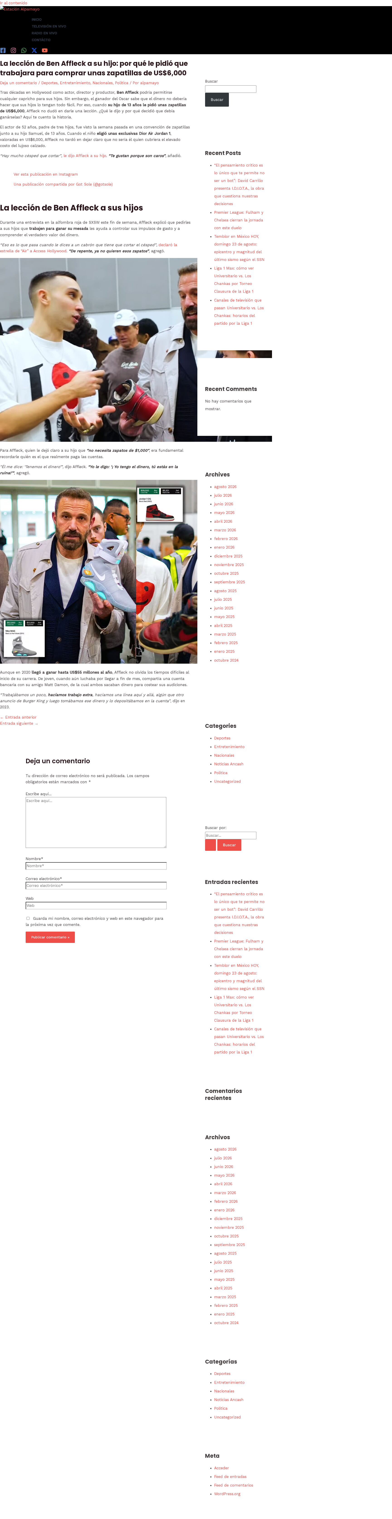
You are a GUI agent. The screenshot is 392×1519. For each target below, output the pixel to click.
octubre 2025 (226, 573)
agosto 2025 (225, 591)
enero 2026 (224, 547)
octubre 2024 (226, 660)
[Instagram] (13, 52)
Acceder (221, 1468)
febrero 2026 (226, 538)
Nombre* (34, 858)
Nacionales (103, 83)
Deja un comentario (18, 83)
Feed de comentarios (233, 1485)
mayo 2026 (224, 512)
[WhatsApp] (24, 52)
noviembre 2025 (229, 564)
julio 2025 (223, 599)
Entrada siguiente (19, 723)
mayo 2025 (224, 616)
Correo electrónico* (44, 878)
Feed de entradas (230, 1476)
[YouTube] (45, 52)
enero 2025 (224, 651)
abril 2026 (223, 521)
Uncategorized (227, 781)
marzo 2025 (225, 634)
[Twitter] (34, 52)
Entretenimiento (75, 83)
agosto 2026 (225, 486)
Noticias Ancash (229, 764)
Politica (121, 83)
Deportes (49, 83)
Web (30, 898)
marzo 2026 (225, 530)
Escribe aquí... (38, 794)
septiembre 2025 (229, 582)
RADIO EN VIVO (44, 33)
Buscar (211, 81)
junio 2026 (223, 504)
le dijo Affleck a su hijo (85, 155)
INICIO (37, 19)
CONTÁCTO (41, 40)
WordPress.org (227, 1494)
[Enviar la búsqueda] (210, 845)
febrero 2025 (226, 642)
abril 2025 (223, 625)
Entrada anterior (18, 717)
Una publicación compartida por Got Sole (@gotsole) (63, 184)
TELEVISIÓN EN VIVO (49, 26)
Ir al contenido (13, 3)
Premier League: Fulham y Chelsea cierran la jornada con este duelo (238, 220)
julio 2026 (223, 495)
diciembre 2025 (228, 556)
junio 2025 (223, 608)
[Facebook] (3, 52)
